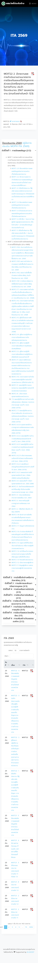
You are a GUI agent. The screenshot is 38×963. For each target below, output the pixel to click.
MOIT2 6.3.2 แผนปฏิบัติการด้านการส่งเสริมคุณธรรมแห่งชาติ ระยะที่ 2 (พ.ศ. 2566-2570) (23, 439)
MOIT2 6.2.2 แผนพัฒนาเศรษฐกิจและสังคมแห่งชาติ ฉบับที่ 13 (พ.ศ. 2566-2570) (23, 467)
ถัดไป (31, 927)
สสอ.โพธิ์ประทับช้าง (14, 3)
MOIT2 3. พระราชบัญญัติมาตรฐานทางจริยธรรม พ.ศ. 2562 (21, 503)
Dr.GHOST (30, 952)
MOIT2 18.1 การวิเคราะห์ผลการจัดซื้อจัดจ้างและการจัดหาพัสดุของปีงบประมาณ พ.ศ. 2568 (22, 284)
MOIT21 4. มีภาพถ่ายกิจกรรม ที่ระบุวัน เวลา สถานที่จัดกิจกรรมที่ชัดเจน (15, 849)
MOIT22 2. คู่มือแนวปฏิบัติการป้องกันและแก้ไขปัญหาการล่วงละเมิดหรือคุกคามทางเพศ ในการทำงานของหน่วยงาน (15, 751)
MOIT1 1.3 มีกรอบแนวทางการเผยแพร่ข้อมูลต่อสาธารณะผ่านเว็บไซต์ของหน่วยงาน (22, 214)
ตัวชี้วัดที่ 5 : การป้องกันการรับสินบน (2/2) (18, 596)
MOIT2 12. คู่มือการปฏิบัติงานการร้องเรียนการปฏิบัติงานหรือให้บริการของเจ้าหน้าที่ (22, 354)
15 (26, 927)
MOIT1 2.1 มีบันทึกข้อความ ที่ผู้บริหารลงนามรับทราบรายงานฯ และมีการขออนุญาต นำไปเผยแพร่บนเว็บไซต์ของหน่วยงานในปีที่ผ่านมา (23, 194)
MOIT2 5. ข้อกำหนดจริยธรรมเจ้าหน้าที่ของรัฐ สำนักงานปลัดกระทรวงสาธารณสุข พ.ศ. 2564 (23, 489)
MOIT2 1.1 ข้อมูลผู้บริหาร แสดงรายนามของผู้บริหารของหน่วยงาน (22, 568)
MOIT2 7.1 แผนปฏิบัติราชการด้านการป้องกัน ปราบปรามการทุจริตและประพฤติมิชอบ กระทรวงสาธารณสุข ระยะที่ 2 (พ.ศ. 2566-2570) (23, 416)
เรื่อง (13, 665)
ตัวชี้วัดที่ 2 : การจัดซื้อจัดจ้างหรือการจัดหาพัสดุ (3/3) (18, 579)
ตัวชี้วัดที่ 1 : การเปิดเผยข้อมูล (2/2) (16, 150)
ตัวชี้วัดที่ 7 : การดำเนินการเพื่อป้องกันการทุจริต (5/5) (18, 608)
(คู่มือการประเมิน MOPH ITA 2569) (17, 144)
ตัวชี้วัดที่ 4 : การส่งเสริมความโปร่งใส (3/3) (18, 591)
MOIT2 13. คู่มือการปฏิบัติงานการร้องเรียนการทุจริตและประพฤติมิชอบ (22, 346)
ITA (24, 665)
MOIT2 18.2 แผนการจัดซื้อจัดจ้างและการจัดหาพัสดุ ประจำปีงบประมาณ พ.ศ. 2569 (22, 276)
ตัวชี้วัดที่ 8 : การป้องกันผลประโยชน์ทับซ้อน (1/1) (18, 614)
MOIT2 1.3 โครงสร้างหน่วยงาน (22, 560)
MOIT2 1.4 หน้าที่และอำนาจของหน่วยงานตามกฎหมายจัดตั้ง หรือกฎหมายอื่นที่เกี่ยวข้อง (22, 554)
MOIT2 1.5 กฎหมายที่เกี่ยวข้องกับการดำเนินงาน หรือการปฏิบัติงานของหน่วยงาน (22, 546)
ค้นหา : (7, 656)
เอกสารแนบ (15, 121)
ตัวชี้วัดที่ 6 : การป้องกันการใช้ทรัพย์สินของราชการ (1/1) (18, 602)
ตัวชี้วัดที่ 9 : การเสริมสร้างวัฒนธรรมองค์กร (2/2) (18, 620)
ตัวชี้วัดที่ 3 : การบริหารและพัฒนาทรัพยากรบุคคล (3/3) (18, 585)
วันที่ (6, 663)
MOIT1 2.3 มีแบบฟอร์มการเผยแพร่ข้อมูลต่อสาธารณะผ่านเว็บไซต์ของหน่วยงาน (22, 171)
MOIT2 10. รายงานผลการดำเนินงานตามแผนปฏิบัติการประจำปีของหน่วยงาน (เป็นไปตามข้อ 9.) (23, 380)
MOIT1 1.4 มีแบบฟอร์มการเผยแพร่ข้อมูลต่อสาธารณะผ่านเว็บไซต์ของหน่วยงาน (22, 205)
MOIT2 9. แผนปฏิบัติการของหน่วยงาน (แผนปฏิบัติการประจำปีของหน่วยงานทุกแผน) (23, 388)
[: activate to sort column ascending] (31, 664)
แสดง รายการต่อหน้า (19, 650)
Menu (34, 3)
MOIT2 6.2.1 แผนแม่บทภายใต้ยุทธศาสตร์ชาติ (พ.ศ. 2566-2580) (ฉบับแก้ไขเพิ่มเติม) (22, 475)
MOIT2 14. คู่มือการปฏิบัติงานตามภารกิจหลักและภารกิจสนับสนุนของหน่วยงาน (22, 337)
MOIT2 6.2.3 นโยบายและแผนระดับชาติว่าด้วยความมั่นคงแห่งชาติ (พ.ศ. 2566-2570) (22, 458)
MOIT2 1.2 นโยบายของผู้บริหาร (22, 562)
